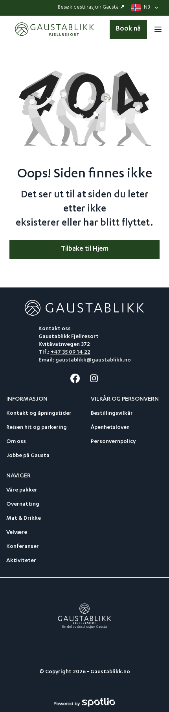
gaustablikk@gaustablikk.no (93, 360)
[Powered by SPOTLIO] (84, 702)
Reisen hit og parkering (36, 428)
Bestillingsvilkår (112, 413)
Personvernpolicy (113, 442)
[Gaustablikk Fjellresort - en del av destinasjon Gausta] (84, 616)
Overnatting (22, 504)
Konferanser (22, 547)
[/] (55, 29)
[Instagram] (94, 378)
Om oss (16, 442)
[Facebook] (75, 378)
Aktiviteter (21, 561)
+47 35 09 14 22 (70, 352)
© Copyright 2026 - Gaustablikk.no (84, 672)
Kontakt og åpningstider (39, 413)
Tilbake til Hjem (84, 249)
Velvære (16, 532)
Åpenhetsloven (110, 428)
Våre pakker (21, 490)
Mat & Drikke (23, 518)
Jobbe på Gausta (28, 456)
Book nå (128, 29)
